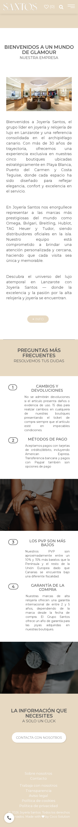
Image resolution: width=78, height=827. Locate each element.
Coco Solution (60, 816)
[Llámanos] (9, 818)
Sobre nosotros (38, 773)
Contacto (38, 778)
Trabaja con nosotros (38, 785)
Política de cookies (38, 801)
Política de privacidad (38, 806)
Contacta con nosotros (39, 738)
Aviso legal (38, 796)
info (38, 319)
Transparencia (39, 791)
